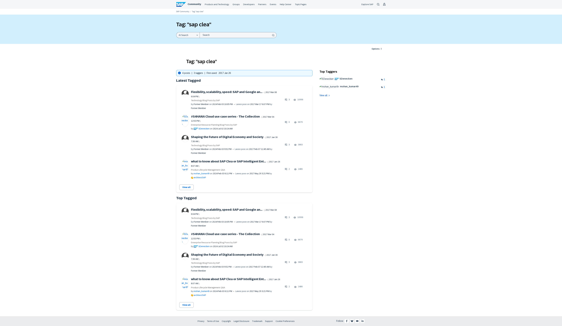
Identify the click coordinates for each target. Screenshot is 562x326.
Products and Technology (217, 4)
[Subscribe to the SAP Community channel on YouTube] (357, 321)
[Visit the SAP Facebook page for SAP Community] (347, 321)
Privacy (201, 321)
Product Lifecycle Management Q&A (208, 170)
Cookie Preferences (285, 321)
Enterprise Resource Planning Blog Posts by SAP (214, 125)
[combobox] (238, 35)
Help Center (285, 4)
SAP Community (182, 12)
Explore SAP (367, 4)
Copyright (226, 321)
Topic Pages (300, 4)
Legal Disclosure (241, 321)
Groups (236, 4)
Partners (262, 4)
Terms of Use (213, 321)
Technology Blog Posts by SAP (205, 100)
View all (186, 187)
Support (269, 321)
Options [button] (375, 49)
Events (273, 4)
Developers (249, 4)
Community (194, 4)
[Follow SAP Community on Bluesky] (352, 321)
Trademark (257, 321)
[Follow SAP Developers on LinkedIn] (362, 321)
